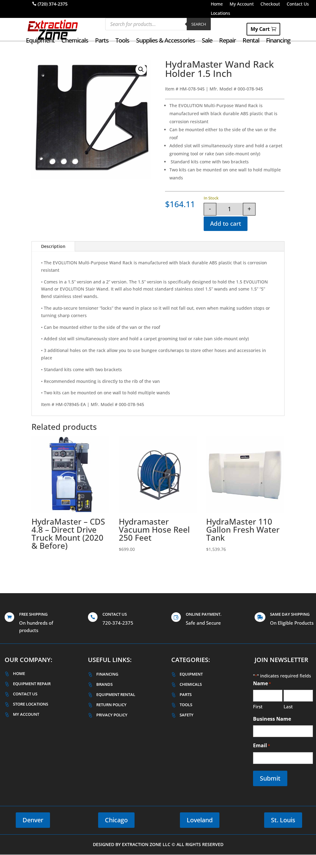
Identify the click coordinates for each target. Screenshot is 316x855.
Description (53, 246)
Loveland (200, 820)
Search (198, 24)
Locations (220, 13)
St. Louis (283, 820)
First (258, 706)
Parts (102, 41)
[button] (141, 69)
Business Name (272, 718)
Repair (227, 41)
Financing (278, 41)
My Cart (260, 29)
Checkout (270, 4)
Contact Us (298, 4)
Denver (33, 820)
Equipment (40, 41)
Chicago (116, 820)
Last (288, 706)
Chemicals (74, 41)
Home (217, 4)
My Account (242, 4)
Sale (207, 41)
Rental (251, 41)
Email (261, 745)
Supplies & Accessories (165, 41)
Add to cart (225, 224)
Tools (122, 41)
